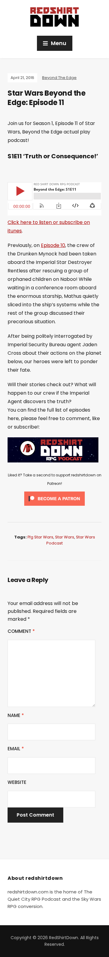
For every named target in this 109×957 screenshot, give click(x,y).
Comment (21, 631)
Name (16, 715)
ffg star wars (40, 537)
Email (16, 748)
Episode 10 (53, 245)
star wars (64, 537)
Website (17, 782)
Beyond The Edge (59, 78)
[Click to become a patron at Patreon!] (54, 498)
